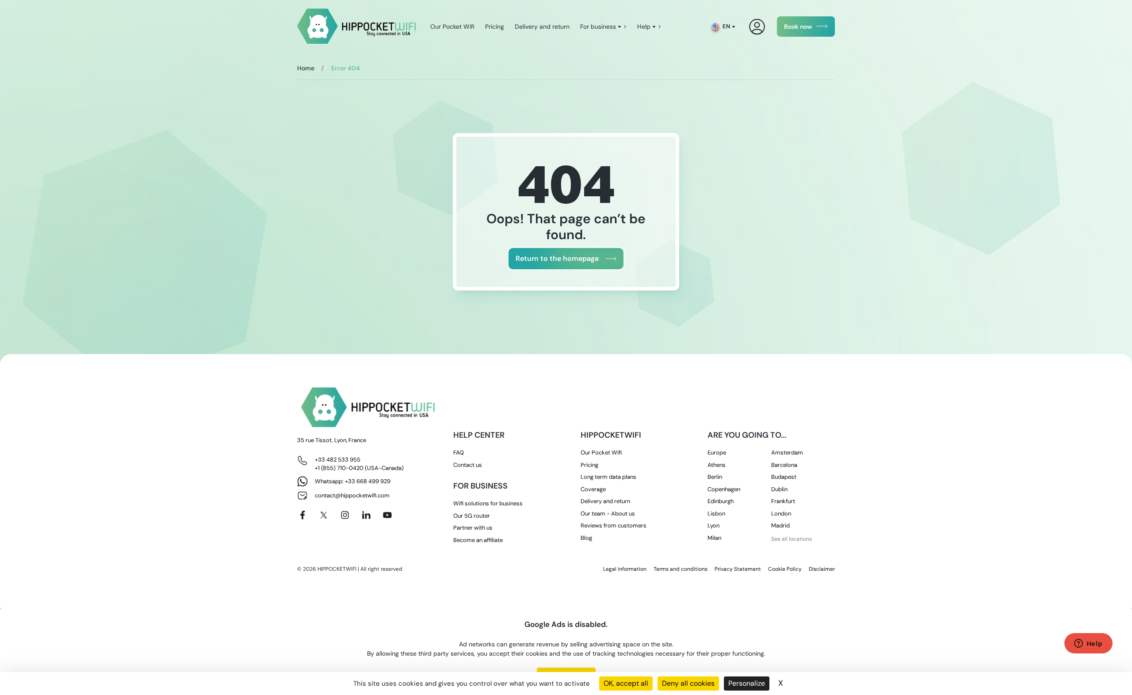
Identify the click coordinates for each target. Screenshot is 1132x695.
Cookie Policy (785, 569)
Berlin (715, 477)
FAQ (458, 452)
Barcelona (784, 465)
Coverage (593, 489)
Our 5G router (471, 515)
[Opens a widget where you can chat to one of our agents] (1088, 644)
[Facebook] (302, 515)
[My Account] (757, 26)
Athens (717, 465)
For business (598, 27)
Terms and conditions (681, 569)
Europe (717, 452)
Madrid (780, 525)
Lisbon (716, 513)
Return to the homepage (557, 258)
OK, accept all (626, 683)
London (781, 513)
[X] (323, 515)
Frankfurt (783, 501)
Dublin (779, 489)
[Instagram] (345, 515)
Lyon (713, 525)
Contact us (467, 465)
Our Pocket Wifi (452, 27)
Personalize (746, 683)
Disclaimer (822, 569)
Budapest (783, 477)
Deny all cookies (688, 683)
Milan (714, 538)
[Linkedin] (366, 515)
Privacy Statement (738, 569)
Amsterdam (787, 452)
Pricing (494, 27)
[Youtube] (387, 515)
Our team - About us (608, 513)
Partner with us (473, 527)
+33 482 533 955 (337, 459)
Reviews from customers (613, 525)
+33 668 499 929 (367, 481)
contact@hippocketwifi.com (352, 495)
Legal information (624, 569)
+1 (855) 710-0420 (339, 468)
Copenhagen (724, 489)
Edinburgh (721, 501)
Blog (586, 538)
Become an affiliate (478, 540)
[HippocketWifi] (356, 27)
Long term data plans (608, 477)
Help (643, 27)
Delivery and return (542, 27)
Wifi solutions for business (488, 503)
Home (305, 68)
